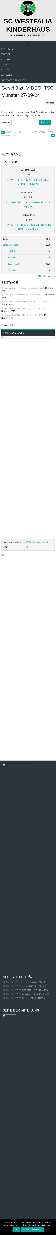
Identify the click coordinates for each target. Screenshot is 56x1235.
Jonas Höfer (12, 258)
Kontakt (5, 59)
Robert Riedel (13, 264)
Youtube (5, 54)
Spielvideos (49, 103)
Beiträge (6, 70)
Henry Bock (12, 270)
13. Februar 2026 (28, 193)
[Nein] (52, 1227)
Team (4, 64)
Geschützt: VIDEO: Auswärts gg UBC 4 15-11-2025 (26, 308)
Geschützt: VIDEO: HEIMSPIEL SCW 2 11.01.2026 (25, 302)
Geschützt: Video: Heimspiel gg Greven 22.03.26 (24, 288)
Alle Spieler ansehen (46, 276)
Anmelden (6, 75)
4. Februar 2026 (28, 215)
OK (16, 1230)
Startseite (7, 49)
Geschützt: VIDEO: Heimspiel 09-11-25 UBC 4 (23, 315)
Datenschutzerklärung (32, 1230)
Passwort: (6, 122)
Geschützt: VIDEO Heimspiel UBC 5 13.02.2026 (24, 295)
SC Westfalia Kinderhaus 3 (37, 542)
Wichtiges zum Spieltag (13, 80)
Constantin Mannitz (11, 245)
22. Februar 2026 (28, 170)
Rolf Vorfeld (12, 251)
